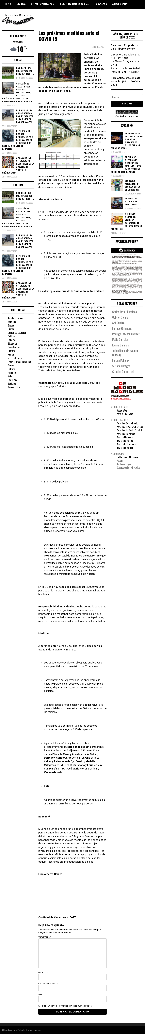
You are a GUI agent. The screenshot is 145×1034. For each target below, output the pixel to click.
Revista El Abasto (125, 437)
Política (11, 369)
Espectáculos (14, 347)
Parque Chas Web (125, 414)
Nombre (43, 972)
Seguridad (12, 380)
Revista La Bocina (125, 441)
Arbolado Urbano (16, 318)
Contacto (101, 4)
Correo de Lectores (17, 332)
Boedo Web (122, 410)
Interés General (15, 358)
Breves (11, 325)
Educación (12, 343)
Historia (11, 351)
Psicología (13, 372)
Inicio (8, 4)
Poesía (11, 365)
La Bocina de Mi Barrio (127, 457)
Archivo (21, 4)
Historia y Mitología (43, 4)
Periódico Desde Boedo (127, 423)
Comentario (44, 937)
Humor (11, 354)
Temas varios (14, 387)
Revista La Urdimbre (126, 444)
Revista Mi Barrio (125, 447)
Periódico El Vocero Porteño (130, 427)
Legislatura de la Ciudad (19, 362)
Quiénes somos (120, 4)
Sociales (12, 383)
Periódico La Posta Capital (129, 430)
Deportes (12, 340)
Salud (10, 376)
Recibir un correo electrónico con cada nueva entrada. (66, 1006)
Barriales (12, 322)
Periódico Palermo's (126, 434)
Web (40, 995)
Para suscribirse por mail (75, 4)
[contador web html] (127, 112)
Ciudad (11, 329)
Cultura (11, 336)
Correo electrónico (48, 983)
